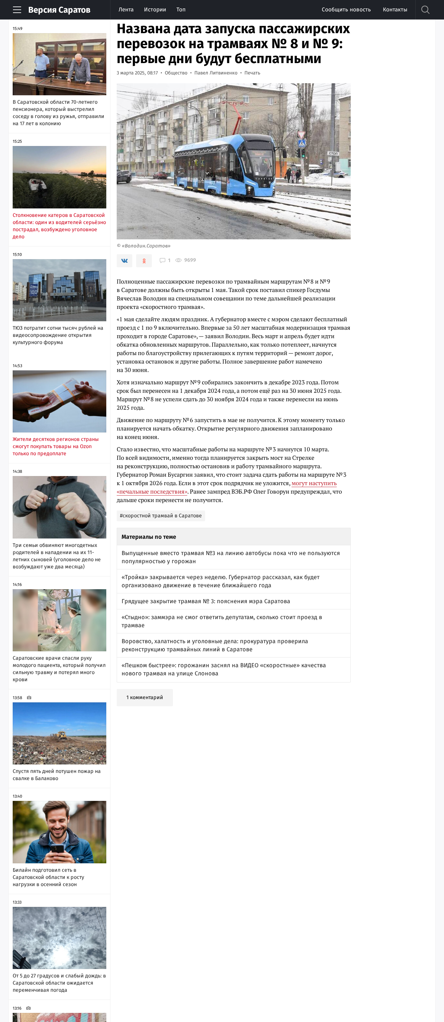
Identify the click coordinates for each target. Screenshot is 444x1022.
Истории (155, 9)
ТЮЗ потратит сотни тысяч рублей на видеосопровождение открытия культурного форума (58, 335)
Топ (181, 9)
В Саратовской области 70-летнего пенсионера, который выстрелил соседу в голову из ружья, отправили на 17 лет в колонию (58, 112)
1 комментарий (144, 697)
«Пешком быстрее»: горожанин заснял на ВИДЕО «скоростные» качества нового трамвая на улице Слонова (224, 669)
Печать (252, 73)
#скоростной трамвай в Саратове (161, 515)
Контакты (395, 9)
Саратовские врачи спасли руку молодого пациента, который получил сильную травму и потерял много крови (59, 669)
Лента (126, 9)
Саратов (59, 10)
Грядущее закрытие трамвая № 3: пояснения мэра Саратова (206, 601)
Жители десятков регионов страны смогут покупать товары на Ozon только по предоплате (56, 446)
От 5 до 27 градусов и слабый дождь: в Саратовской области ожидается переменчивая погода (59, 983)
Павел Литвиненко (216, 73)
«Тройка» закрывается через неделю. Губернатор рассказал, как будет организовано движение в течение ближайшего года (221, 581)
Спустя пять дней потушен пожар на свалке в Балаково (57, 774)
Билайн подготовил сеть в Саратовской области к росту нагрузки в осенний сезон (48, 877)
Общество (176, 73)
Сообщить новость (346, 9)
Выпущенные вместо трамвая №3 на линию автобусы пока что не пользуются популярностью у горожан (231, 557)
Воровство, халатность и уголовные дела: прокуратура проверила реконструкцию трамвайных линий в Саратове (215, 645)
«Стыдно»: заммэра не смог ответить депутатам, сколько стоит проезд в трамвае (222, 621)
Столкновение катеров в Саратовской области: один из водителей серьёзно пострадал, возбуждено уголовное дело (59, 226)
